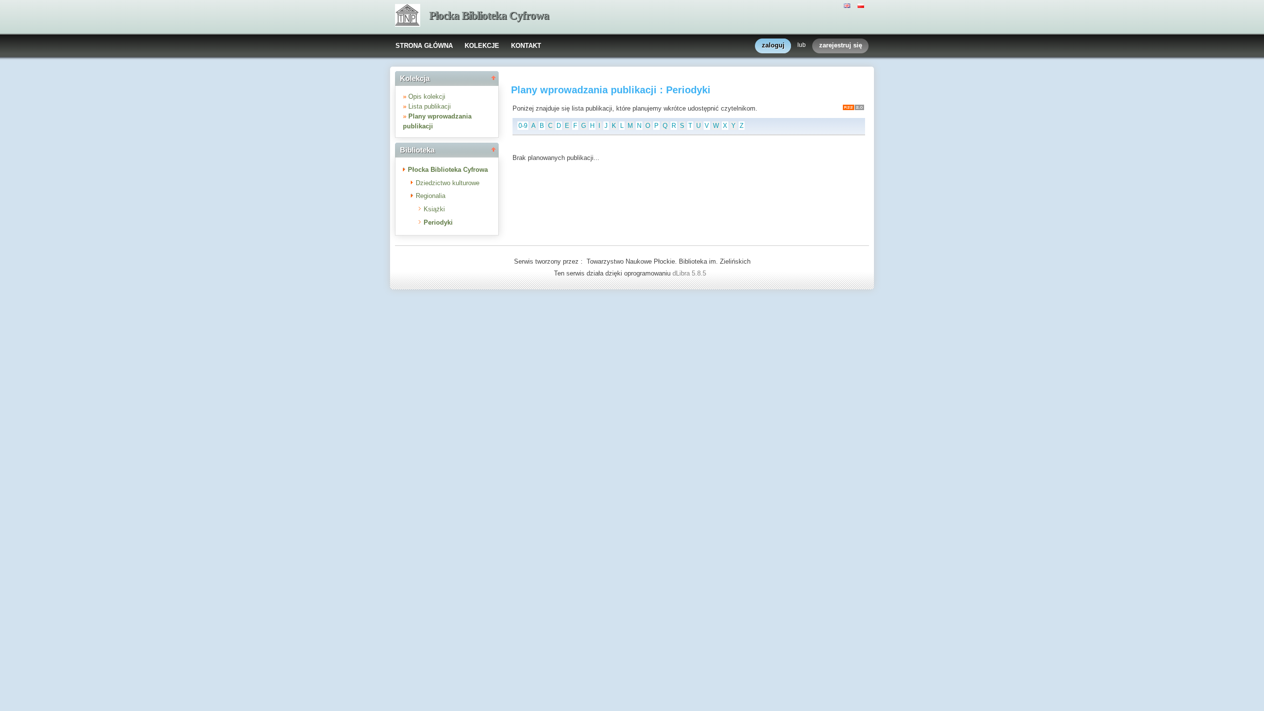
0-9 (522, 125)
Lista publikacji (429, 106)
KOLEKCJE (482, 45)
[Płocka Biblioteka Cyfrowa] (407, 16)
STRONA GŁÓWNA (424, 45)
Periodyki (438, 222)
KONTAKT (526, 45)
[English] (848, 5)
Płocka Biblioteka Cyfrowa (489, 15)
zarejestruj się (840, 45)
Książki (434, 209)
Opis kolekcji (426, 96)
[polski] (862, 5)
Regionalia (430, 195)
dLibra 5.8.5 (690, 273)
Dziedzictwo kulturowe (447, 183)
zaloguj (773, 45)
